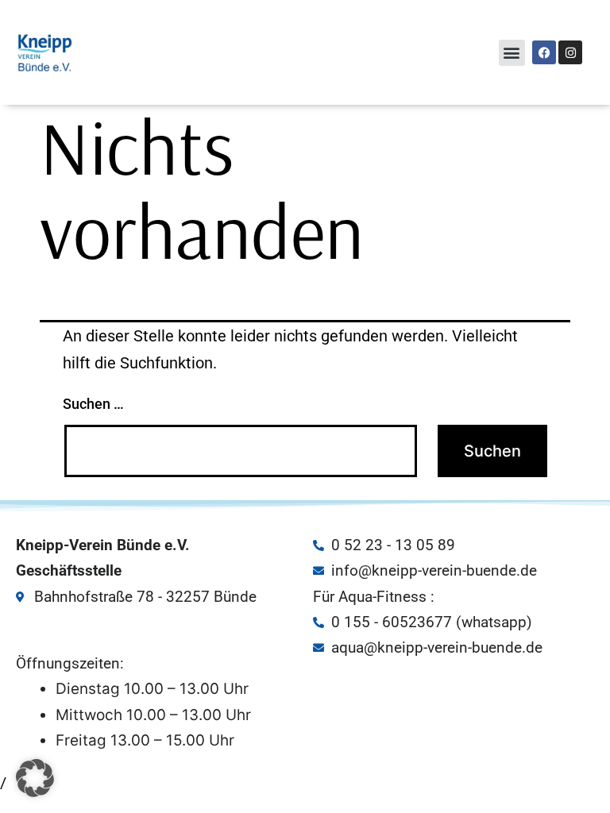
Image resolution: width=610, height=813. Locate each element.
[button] (512, 53)
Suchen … (93, 403)
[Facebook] (544, 52)
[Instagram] (570, 52)
